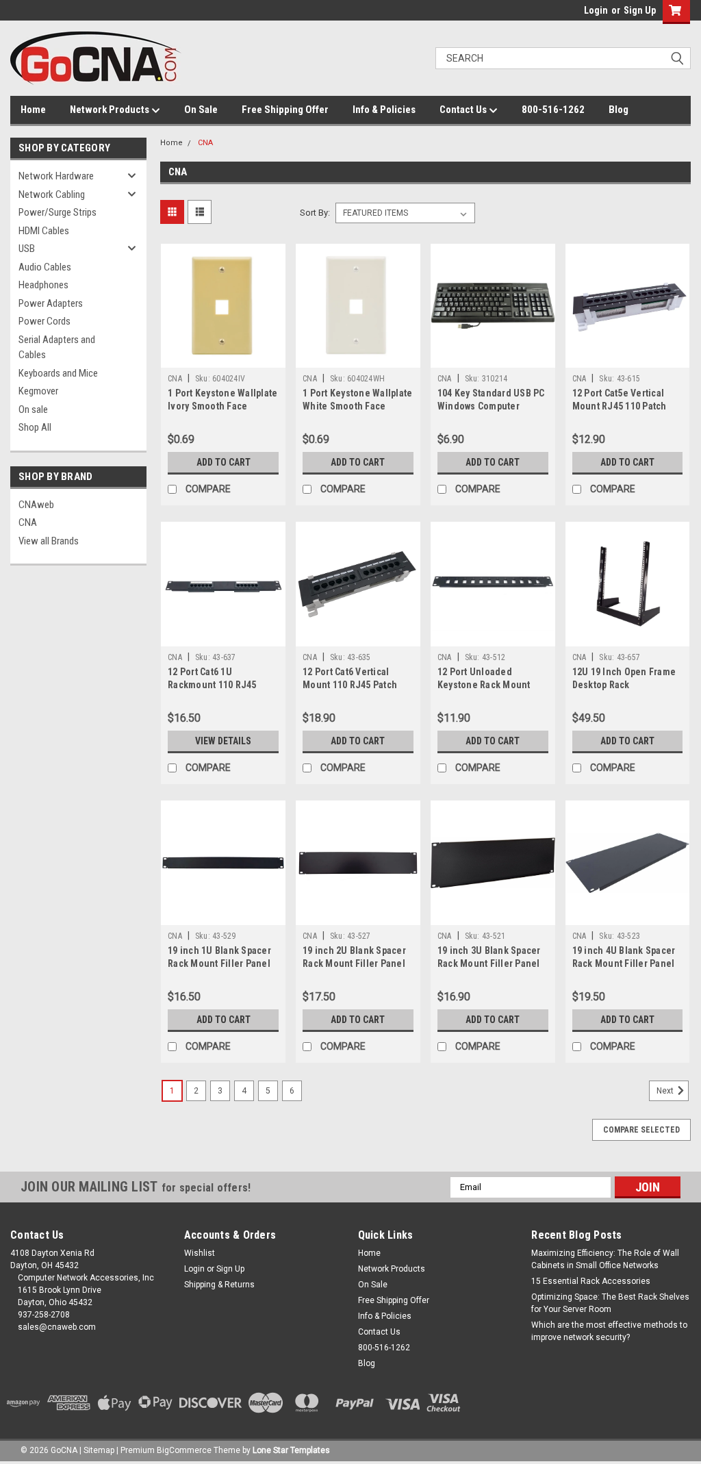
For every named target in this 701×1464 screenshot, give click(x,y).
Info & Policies (384, 109)
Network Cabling (51, 194)
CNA (27, 522)
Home (33, 109)
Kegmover (38, 391)
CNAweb (36, 504)
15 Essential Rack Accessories (590, 1281)
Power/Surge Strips (57, 212)
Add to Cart (223, 462)
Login (596, 10)
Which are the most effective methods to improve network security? (609, 1331)
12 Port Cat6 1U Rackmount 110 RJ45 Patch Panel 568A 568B (216, 684)
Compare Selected (641, 1130)
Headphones (43, 285)
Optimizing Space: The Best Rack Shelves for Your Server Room (610, 1303)
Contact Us (464, 109)
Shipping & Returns (219, 1284)
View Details (223, 740)
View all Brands (48, 541)
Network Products (110, 109)
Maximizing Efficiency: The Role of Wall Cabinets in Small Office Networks (605, 1259)
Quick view (223, 357)
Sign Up (640, 10)
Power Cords (44, 321)
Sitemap (99, 1450)
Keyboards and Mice (58, 373)
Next (666, 1091)
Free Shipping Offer (285, 109)
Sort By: (315, 212)
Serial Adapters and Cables (56, 347)
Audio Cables (44, 267)
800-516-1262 (553, 109)
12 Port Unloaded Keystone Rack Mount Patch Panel (484, 684)
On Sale (201, 109)
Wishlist (199, 1253)
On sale (33, 409)
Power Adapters (50, 303)
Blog (618, 109)
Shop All (34, 427)
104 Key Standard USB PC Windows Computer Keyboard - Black (491, 406)
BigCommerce (184, 1450)
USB (26, 248)
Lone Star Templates (291, 1450)
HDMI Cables (43, 231)
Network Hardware (56, 176)
